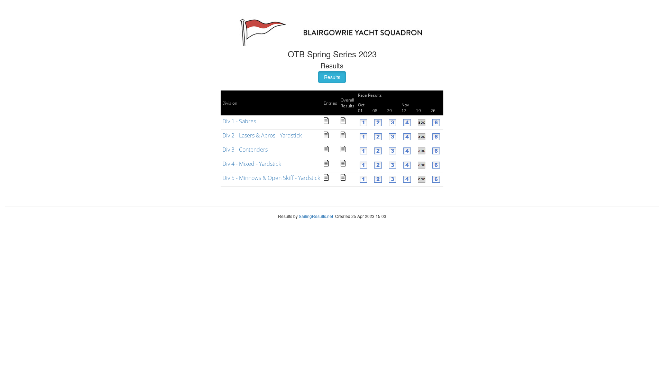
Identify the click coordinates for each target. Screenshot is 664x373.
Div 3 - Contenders (245, 149)
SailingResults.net (316, 216)
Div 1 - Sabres (239, 121)
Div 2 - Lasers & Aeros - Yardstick (262, 135)
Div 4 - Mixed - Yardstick (251, 164)
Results (332, 77)
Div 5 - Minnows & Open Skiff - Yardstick (271, 178)
